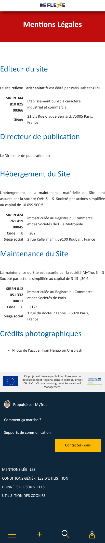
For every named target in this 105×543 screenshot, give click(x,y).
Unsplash (74, 351)
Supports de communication (27, 433)
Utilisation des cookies (23, 496)
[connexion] (92, 535)
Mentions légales (18, 470)
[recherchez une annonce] (66, 539)
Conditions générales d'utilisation (35, 479)
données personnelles (23, 487)
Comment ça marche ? (22, 420)
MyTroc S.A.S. (94, 273)
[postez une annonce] (39, 539)
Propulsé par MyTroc (29, 405)
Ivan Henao (51, 351)
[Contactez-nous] (78, 451)
